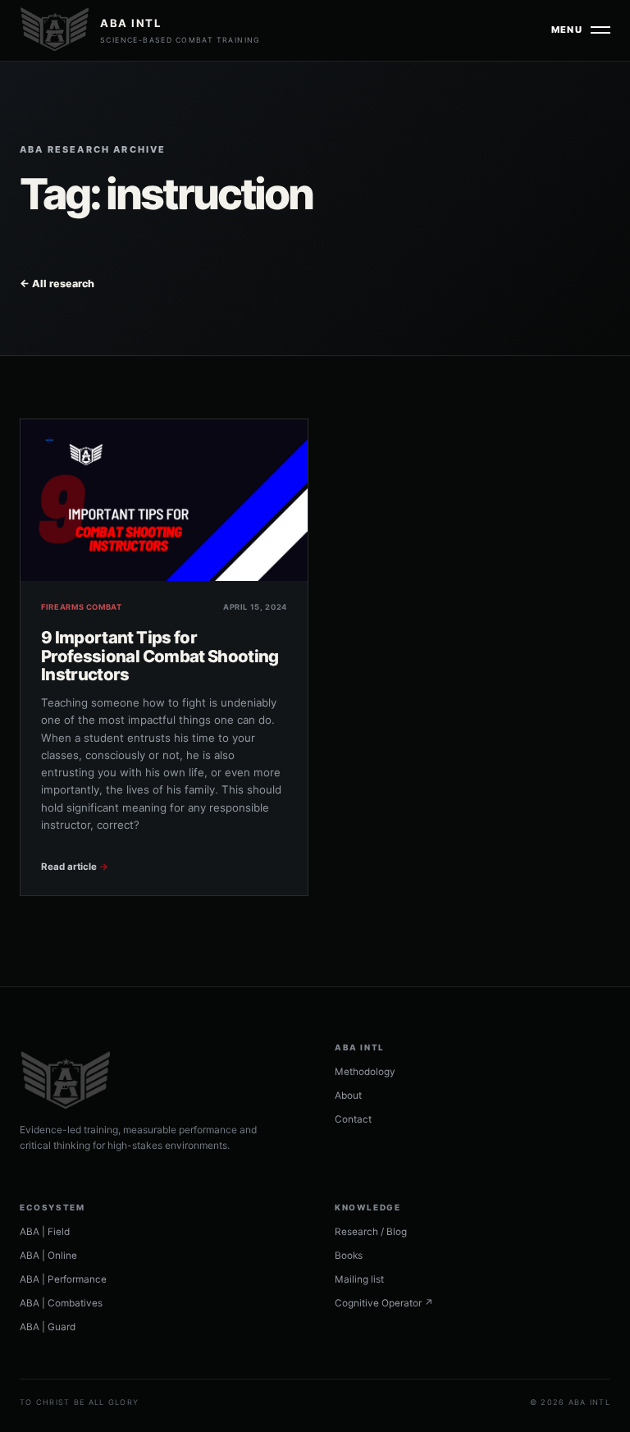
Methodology (365, 1071)
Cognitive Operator (384, 1303)
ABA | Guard (47, 1327)
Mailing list (359, 1279)
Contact (353, 1119)
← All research (57, 283)
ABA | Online (48, 1255)
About (348, 1095)
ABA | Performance (63, 1279)
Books (349, 1255)
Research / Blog (371, 1232)
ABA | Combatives (61, 1303)
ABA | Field (45, 1232)
